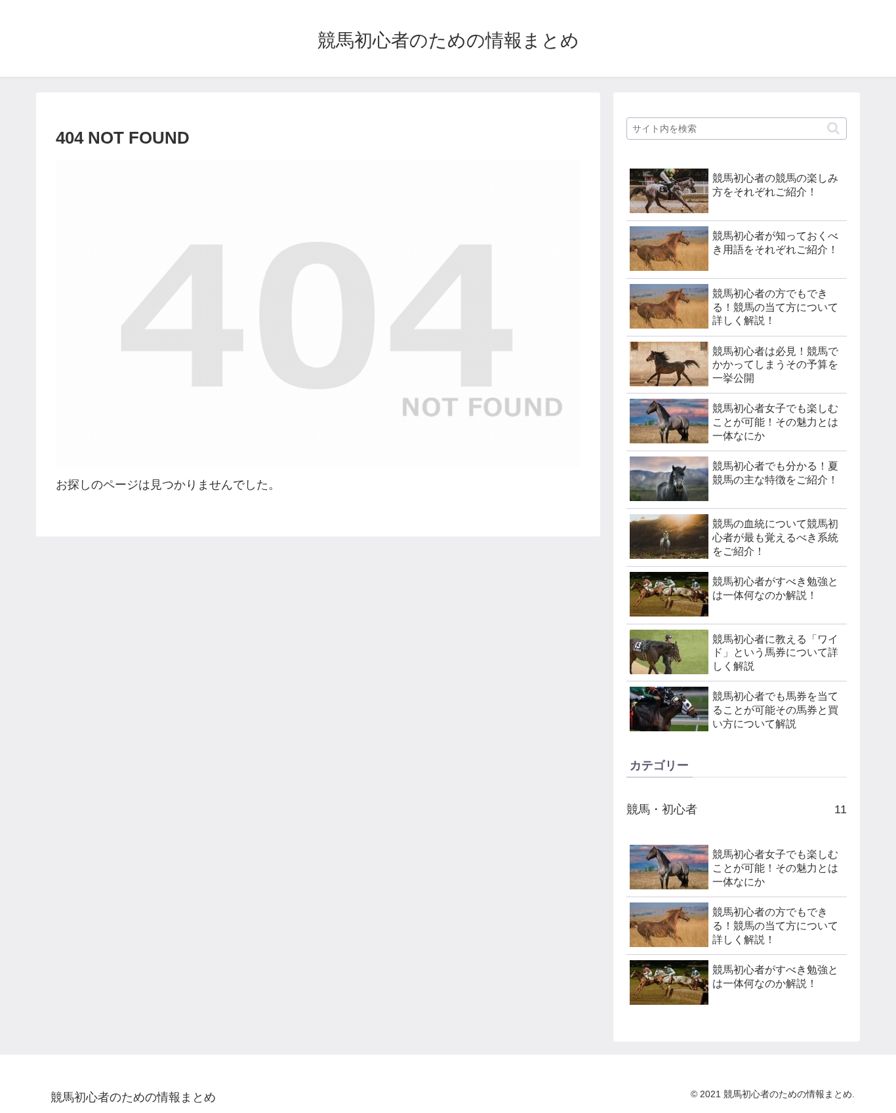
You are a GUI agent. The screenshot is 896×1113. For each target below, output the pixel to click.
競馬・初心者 (736, 809)
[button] (833, 128)
